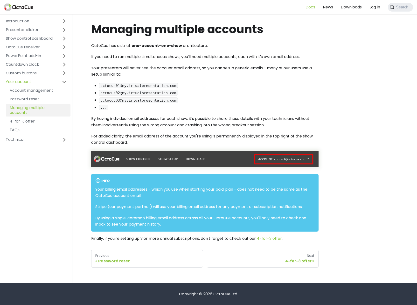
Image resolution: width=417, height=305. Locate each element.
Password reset (24, 99)
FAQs (15, 130)
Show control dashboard (29, 38)
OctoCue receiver (23, 47)
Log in (374, 7)
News (328, 7)
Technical (15, 139)
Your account (18, 81)
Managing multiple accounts (27, 110)
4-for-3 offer (22, 121)
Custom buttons (21, 73)
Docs (310, 7)
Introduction (17, 21)
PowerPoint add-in (23, 55)
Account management (31, 90)
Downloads (351, 7)
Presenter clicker (22, 29)
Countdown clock (22, 64)
